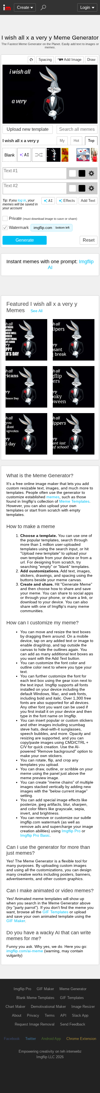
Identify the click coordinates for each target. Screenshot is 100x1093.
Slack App (80, 1015)
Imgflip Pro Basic (35, 835)
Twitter (30, 1039)
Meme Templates (74, 501)
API (63, 1015)
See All (36, 311)
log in (22, 200)
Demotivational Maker (48, 1007)
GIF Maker (15, 921)
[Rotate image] (31, 59)
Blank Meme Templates (35, 998)
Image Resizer (83, 1007)
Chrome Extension (81, 1039)
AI (50, 201)
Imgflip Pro (71, 831)
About (16, 1015)
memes (52, 497)
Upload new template (28, 129)
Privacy (33, 1015)
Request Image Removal (34, 1024)
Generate (25, 240)
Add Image (72, 60)
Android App (51, 1039)
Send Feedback (72, 1024)
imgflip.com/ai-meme (24, 951)
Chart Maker (15, 1007)
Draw (91, 60)
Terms (50, 1015)
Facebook (12, 1039)
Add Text (88, 201)
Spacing (45, 60)
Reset (88, 240)
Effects (69, 201)
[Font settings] (91, 173)
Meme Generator (72, 989)
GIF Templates (55, 912)
